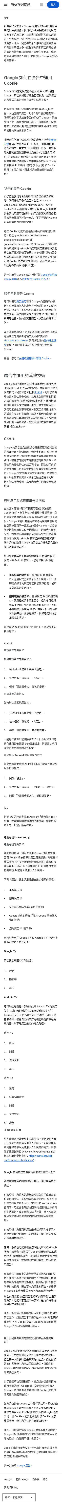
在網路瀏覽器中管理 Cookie (34, 358)
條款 (45, 1479)
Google (8, 1479)
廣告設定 (21, 301)
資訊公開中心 (11, 1487)
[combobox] (19, 1497)
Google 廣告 (23, 1465)
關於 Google (22, 1479)
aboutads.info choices (16, 340)
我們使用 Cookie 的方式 (35, 279)
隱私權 (36, 1479)
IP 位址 (38, 392)
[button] (5, 5)
